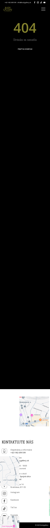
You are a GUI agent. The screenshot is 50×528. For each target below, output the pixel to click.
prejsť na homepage (25, 49)
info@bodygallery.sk (24, 3)
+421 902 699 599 (10, 3)
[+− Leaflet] (25, 412)
